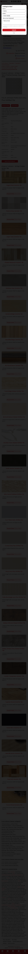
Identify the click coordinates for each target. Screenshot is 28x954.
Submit (14, 30)
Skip (14, 33)
